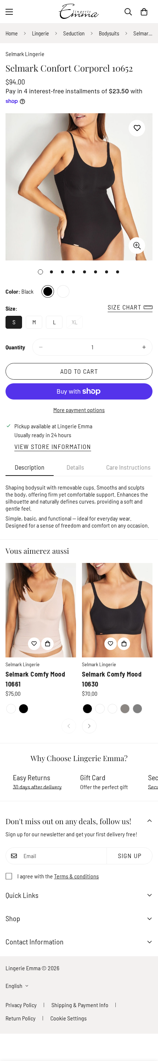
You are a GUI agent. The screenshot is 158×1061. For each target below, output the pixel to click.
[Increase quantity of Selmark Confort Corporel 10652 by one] (144, 347)
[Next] (89, 726)
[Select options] (47, 643)
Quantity (15, 346)
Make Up (63, 291)
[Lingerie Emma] (79, 11)
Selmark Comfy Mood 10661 (35, 679)
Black (48, 291)
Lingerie (40, 33)
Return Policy (21, 1018)
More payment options (79, 409)
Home (12, 33)
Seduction (74, 33)
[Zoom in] (137, 245)
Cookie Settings (68, 1018)
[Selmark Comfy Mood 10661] (41, 610)
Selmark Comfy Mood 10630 (111, 679)
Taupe (125, 708)
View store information (52, 446)
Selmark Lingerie (25, 53)
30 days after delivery (37, 786)
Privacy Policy (21, 1004)
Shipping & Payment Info (79, 1004)
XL (77, 323)
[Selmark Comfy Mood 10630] (117, 610)
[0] (144, 11)
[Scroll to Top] (144, 1022)
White (100, 708)
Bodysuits (109, 33)
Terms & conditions (76, 875)
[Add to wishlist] (137, 128)
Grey (137, 708)
